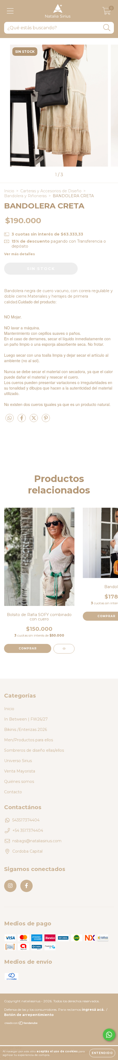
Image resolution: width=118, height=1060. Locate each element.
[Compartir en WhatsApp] (9, 418)
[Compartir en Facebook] (22, 420)
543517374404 (26, 820)
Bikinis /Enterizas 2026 (25, 729)
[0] (106, 12)
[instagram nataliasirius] (10, 886)
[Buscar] (106, 27)
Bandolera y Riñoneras (25, 195)
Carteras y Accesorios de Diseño (51, 190)
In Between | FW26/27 (26, 719)
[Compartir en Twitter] (34, 420)
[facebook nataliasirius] (26, 886)
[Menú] (10, 11)
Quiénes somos (19, 781)
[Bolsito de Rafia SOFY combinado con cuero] (64, 649)
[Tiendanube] (21, 1024)
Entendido (102, 1053)
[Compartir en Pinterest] (46, 420)
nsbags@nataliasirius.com (36, 840)
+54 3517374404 (27, 830)
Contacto (13, 791)
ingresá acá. (93, 1009)
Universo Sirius (18, 760)
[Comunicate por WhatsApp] (109, 1035)
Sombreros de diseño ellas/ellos (34, 750)
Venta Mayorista (19, 771)
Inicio (9, 190)
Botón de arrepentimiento (29, 1015)
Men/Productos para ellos (28, 739)
